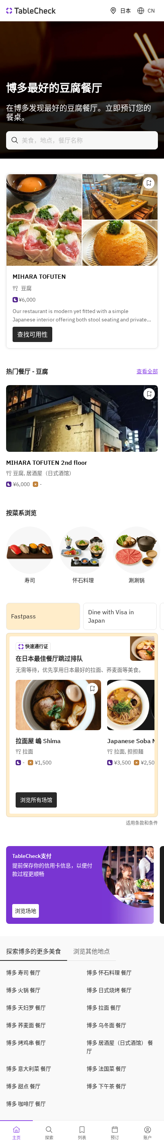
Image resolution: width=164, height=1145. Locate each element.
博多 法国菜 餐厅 (106, 1068)
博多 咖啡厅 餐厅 (26, 1103)
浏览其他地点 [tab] (91, 951)
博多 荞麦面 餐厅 (26, 1025)
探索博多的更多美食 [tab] (33, 951)
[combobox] (82, 140)
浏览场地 (25, 910)
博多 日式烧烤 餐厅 (109, 990)
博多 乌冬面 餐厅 (106, 1025)
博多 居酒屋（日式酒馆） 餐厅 (120, 1047)
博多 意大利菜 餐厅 (28, 1068)
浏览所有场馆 (36, 800)
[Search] (15, 140)
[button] (43, 473)
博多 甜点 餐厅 (23, 1086)
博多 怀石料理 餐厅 (109, 972)
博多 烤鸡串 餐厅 (26, 1042)
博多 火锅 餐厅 (23, 990)
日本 (125, 10)
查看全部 (147, 371)
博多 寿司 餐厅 (23, 972)
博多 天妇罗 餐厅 (26, 1007)
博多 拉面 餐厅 (104, 1007)
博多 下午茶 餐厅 (106, 1086)
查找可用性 (32, 334)
